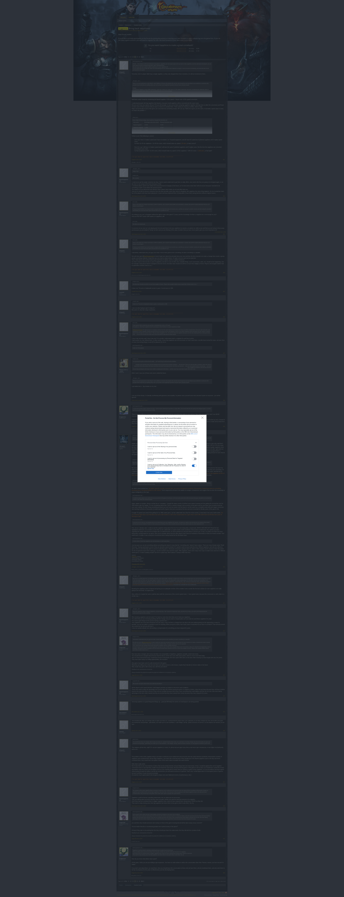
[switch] (194, 446)
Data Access (172, 479)
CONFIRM (159, 472)
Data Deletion (162, 479)
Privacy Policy (182, 479)
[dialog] (172, 448)
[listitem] (172, 443)
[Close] (203, 418)
